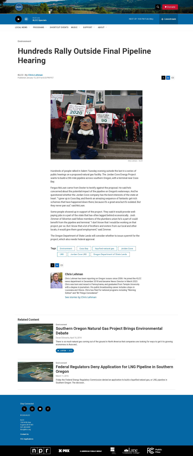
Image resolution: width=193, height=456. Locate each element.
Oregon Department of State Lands (110, 254)
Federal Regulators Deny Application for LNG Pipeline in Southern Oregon (114, 369)
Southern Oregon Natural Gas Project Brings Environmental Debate (109, 330)
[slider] (30, 19)
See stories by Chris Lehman (80, 297)
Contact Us (24, 434)
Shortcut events (59, 27)
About (101, 27)
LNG (62, 254)
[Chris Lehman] (56, 280)
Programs (38, 27)
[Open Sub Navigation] (29, 27)
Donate (171, 7)
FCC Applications (26, 439)
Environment (24, 41)
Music (74, 27)
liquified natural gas (104, 248)
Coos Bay (84, 248)
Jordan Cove (127, 248)
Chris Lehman (35, 75)
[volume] (26, 19)
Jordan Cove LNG (79, 254)
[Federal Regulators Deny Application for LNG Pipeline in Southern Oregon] (35, 372)
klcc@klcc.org (25, 429)
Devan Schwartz (62, 338)
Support (87, 27)
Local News (21, 27)
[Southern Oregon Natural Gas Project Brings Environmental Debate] (35, 333)
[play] (18, 19)
